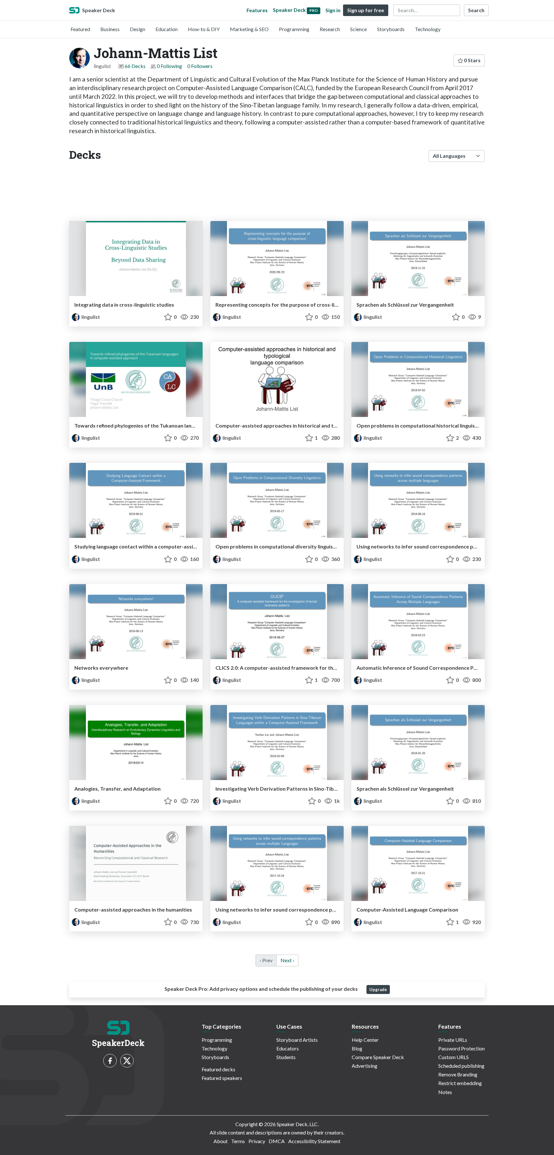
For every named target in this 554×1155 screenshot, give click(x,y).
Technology (428, 29)
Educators (287, 1048)
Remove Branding (457, 1074)
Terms (238, 1141)
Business (110, 29)
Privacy (256, 1141)
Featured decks (218, 1069)
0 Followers (200, 66)
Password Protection (461, 1048)
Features (257, 10)
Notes (445, 1092)
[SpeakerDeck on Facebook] (110, 1060)
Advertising (364, 1066)
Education (166, 29)
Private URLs (452, 1040)
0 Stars (472, 60)
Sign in (332, 10)
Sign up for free (365, 10)
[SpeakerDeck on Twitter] (127, 1060)
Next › (287, 960)
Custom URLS (453, 1057)
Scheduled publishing (461, 1066)
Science (358, 29)
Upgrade (378, 989)
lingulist (90, 317)
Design (137, 29)
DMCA (277, 1141)
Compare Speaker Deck (378, 1057)
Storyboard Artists (297, 1040)
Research (330, 29)
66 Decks (135, 66)
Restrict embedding (460, 1083)
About (221, 1141)
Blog (357, 1048)
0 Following (169, 66)
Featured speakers (222, 1078)
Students (286, 1057)
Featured (80, 29)
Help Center (365, 1040)
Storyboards (391, 29)
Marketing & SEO (249, 29)
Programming (294, 29)
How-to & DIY (204, 29)
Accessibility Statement (314, 1141)
